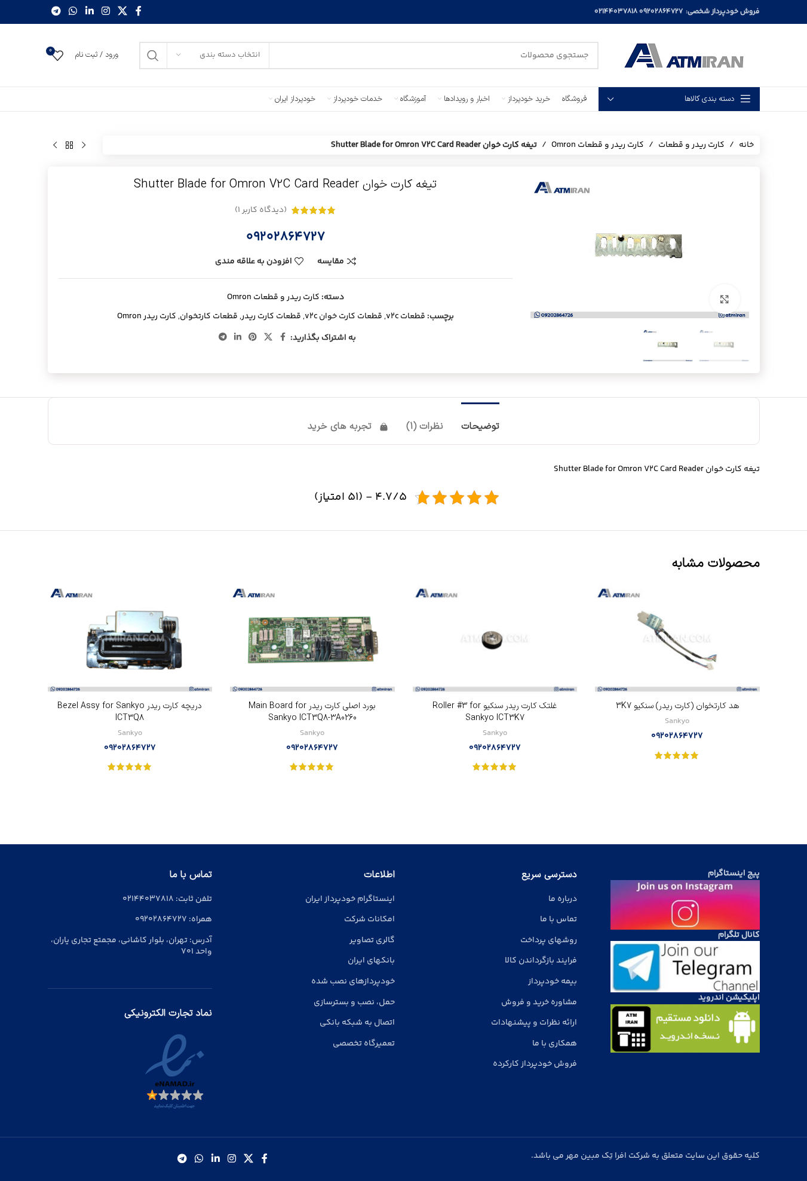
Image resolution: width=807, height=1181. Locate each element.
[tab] (480, 420)
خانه (746, 145)
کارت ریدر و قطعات (691, 145)
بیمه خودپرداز (552, 981)
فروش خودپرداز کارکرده (535, 1064)
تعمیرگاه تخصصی (364, 1043)
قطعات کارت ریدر (271, 316)
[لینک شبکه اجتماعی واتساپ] (73, 11)
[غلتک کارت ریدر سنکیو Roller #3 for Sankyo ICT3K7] (495, 640)
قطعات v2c (405, 316)
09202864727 (661, 11)
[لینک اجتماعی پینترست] (252, 337)
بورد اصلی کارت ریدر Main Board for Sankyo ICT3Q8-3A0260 (312, 712)
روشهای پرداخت (548, 940)
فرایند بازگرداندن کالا (541, 960)
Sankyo (677, 721)
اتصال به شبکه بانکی (357, 1022)
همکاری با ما (554, 1043)
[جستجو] (153, 55)
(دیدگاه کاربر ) (261, 210)
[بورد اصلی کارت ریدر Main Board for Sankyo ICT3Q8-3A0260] (312, 640)
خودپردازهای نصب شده (353, 981)
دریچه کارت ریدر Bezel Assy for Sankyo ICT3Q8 (129, 712)
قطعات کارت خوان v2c (343, 316)
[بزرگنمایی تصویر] (725, 299)
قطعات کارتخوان (209, 316)
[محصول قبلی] (83, 145)
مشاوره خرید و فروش (539, 1002)
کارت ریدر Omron (146, 316)
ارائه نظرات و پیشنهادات (534, 1022)
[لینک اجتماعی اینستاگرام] (105, 11)
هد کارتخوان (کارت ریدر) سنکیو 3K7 (677, 706)
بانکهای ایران (371, 960)
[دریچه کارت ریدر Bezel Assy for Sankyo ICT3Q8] (130, 640)
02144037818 (615, 11)
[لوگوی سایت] (685, 55)
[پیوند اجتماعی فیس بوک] (138, 11)
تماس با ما (558, 919)
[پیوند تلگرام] (56, 11)
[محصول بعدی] (55, 145)
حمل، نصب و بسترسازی (354, 1002)
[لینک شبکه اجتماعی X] (122, 11)
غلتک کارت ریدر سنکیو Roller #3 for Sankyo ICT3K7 (494, 712)
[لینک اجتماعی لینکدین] (89, 11)
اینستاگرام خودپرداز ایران (350, 899)
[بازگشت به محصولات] (69, 145)
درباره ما (562, 899)
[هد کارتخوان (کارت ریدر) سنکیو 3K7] (677, 640)
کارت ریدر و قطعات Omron (597, 145)
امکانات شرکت (369, 919)
